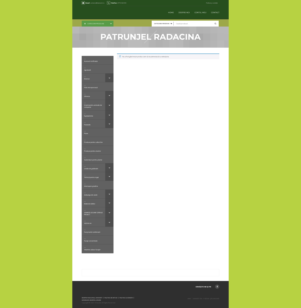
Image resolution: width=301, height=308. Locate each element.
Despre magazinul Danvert (92, 298)
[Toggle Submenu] (109, 78)
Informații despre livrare (91, 300)
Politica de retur (110, 298)
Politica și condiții (126, 298)
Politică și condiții (212, 3)
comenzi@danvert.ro (97, 3)
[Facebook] (217, 287)
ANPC (189, 299)
